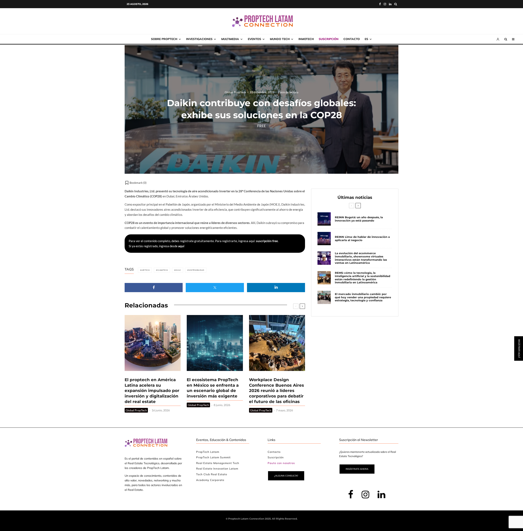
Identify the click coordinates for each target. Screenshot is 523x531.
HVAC (178, 270)
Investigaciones (199, 39)
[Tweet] (215, 287)
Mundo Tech (280, 39)
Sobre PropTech (164, 39)
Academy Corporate (210, 480)
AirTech (145, 270)
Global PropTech (235, 92)
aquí (181, 246)
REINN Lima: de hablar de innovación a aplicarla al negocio (362, 238)
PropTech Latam (207, 451)
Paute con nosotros (281, 463)
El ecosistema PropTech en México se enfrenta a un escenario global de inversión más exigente (213, 388)
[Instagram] (385, 4)
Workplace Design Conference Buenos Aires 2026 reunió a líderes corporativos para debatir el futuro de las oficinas (276, 390)
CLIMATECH (162, 270)
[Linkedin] (390, 4)
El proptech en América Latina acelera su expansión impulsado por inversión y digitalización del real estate (152, 390)
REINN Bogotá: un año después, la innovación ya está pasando (359, 219)
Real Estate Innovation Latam (217, 468)
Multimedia (230, 39)
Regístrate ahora (357, 469)
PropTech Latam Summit (213, 457)
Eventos (254, 39)
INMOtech (306, 39)
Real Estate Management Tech (217, 463)
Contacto (351, 39)
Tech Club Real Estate (211, 474)
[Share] (154, 287)
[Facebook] (380, 4)
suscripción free (267, 241)
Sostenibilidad (196, 270)
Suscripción (329, 39)
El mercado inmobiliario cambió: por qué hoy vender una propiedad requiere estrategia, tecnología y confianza (363, 297)
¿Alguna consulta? (286, 475)
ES (366, 39)
